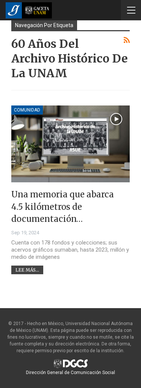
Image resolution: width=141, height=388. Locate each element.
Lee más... (27, 270)
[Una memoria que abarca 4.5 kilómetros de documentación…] (70, 144)
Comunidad (27, 110)
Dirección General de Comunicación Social (70, 372)
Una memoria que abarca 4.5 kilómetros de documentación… (62, 206)
